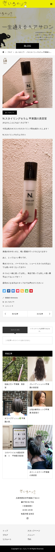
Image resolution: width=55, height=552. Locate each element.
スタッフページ (34, 531)
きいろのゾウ (9, 112)
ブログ (5, 535)
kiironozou (14, 298)
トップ (5, 531)
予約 (29, 539)
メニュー (31, 535)
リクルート (7, 539)
